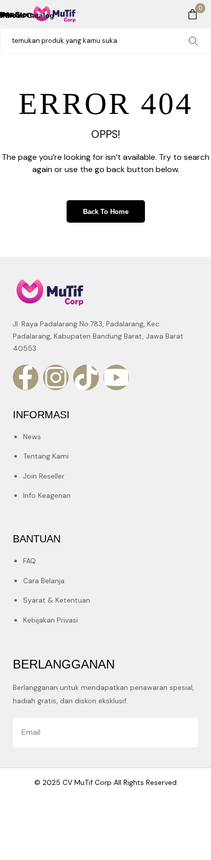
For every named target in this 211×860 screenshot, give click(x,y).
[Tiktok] (86, 377)
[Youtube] (116, 377)
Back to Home (106, 212)
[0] (192, 14)
